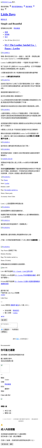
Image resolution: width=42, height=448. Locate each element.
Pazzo (6, 180)
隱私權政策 (35, 419)
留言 (17, 305)
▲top (2, 316)
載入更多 (4, 320)
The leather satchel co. (11, 190)
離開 (11, 444)
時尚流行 (16, 310)
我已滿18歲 (5, 444)
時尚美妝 (17, 28)
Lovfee (7, 183)
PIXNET (9, 419)
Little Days (8, 14)
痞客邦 (13, 305)
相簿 (6, 32)
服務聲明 (21, 421)
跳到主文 (4, 19)
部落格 (7, 34)
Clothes (15, 313)
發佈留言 (4, 332)
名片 (6, 37)
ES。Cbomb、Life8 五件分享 (23, 271)
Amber (3, 295)
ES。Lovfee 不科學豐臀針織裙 (25, 275)
